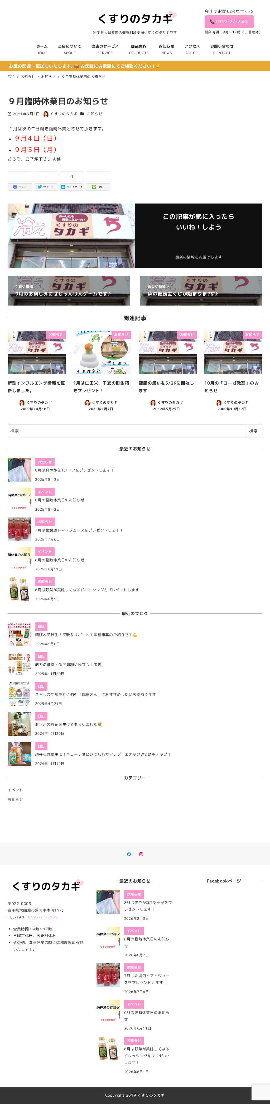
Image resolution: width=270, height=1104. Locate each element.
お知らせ (94, 114)
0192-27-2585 (43, 917)
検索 (253, 431)
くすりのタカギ (151, 1095)
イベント (15, 790)
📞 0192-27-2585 (229, 21)
